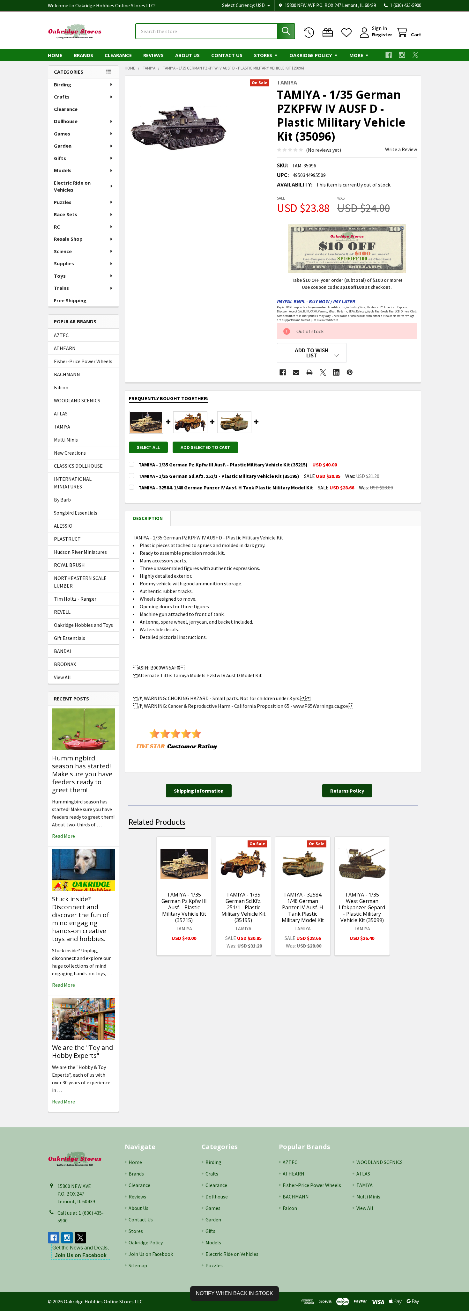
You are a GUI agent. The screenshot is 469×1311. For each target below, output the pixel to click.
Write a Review (401, 149)
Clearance (118, 55)
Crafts (62, 96)
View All (62, 677)
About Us (187, 55)
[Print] (309, 372)
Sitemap (138, 1265)
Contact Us (226, 55)
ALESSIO (63, 526)
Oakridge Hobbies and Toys (83, 625)
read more (63, 836)
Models (62, 170)
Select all (148, 447)
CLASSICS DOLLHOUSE (78, 466)
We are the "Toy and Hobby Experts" (82, 1051)
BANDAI (62, 651)
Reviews (153, 55)
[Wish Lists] (347, 33)
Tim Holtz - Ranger (75, 599)
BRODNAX (65, 664)
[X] (415, 55)
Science (63, 251)
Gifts (60, 158)
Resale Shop (68, 239)
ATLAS (61, 413)
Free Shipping (70, 300)
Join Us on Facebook (151, 1254)
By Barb (62, 499)
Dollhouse (66, 121)
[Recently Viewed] (310, 33)
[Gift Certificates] (329, 33)
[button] (312, 353)
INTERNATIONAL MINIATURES (73, 483)
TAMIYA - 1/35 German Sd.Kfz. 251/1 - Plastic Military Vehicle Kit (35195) (243, 907)
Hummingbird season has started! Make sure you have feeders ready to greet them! (82, 774)
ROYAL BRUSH (69, 565)
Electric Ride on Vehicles (72, 186)
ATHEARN (65, 348)
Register (382, 34)
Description (148, 518)
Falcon (61, 387)
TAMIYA (62, 426)
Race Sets (65, 214)
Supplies (64, 263)
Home (55, 55)
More (356, 55)
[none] (178, 128)
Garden (62, 146)
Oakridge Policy (310, 55)
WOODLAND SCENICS (77, 400)
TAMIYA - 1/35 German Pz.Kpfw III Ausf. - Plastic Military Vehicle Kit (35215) (184, 907)
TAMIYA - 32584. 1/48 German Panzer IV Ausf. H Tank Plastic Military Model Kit (303, 907)
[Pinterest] (349, 372)
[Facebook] (388, 55)
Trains (61, 288)
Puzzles (62, 202)
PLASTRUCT (67, 539)
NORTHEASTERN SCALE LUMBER (80, 582)
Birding (62, 84)
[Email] (296, 372)
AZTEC (61, 335)
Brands (83, 55)
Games (62, 133)
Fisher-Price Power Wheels (83, 361)
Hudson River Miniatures (80, 552)
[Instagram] (402, 55)
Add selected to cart (205, 447)
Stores (263, 55)
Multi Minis (66, 439)
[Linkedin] (336, 372)
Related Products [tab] (157, 822)
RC (57, 226)
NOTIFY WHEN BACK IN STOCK (234, 1293)
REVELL (62, 612)
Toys (60, 276)
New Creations (70, 453)
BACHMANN (67, 374)
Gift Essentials (69, 638)
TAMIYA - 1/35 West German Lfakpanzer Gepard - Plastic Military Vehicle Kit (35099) (362, 907)
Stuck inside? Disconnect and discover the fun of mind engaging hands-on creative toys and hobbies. (80, 919)
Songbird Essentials (75, 512)
